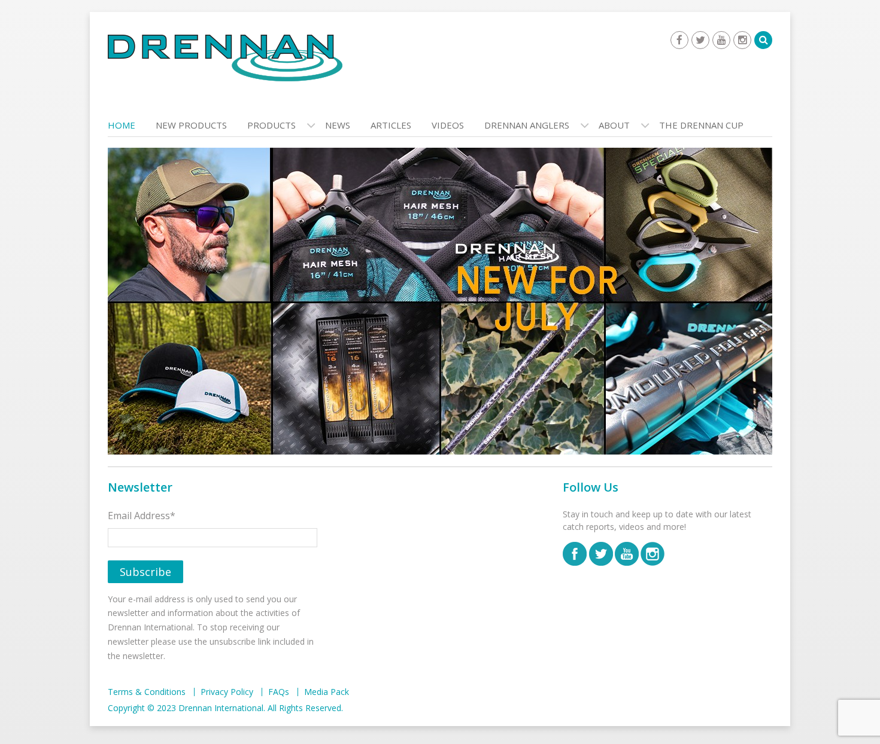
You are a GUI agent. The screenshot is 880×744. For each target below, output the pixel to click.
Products (271, 125)
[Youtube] (721, 40)
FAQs (278, 692)
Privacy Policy (227, 692)
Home (121, 125)
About (614, 125)
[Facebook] (679, 40)
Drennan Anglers (526, 125)
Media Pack (326, 692)
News (337, 125)
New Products (191, 125)
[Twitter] (700, 40)
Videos (448, 125)
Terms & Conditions (147, 692)
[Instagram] (742, 40)
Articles (391, 125)
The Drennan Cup (701, 125)
